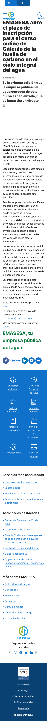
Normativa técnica (15, 618)
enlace (6, 326)
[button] (35, 4)
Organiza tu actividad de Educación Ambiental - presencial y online (24, 563)
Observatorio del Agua (17, 529)
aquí (5, 306)
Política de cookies (23, 702)
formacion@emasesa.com (17, 318)
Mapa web (23, 708)
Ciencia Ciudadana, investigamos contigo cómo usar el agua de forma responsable (23, 539)
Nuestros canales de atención (21, 482)
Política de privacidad (23, 696)
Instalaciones (12, 595)
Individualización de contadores (22, 493)
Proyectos (10, 601)
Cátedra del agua (14, 553)
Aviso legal (23, 690)
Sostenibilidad (12, 487)
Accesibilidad (23, 684)
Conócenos (11, 589)
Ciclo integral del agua (17, 584)
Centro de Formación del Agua (34, 389)
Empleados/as (14, 452)
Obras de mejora (14, 606)
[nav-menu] (12, 3)
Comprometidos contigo (18, 612)
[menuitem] (11, 3)
